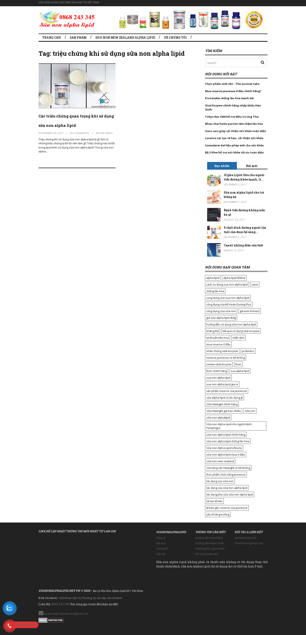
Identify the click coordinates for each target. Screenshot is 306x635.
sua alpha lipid (240, 371)
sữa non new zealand (220, 461)
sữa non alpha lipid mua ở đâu (225, 454)
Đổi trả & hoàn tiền (206, 554)
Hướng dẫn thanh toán (209, 543)
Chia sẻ (160, 538)
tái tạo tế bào (214, 501)
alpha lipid (212, 278)
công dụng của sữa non (221, 311)
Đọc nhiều (222, 166)
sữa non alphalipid (218, 417)
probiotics (248, 351)
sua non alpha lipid (218, 377)
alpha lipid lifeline (234, 278)
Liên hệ (160, 554)
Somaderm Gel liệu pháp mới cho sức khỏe (234, 145)
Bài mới (251, 166)
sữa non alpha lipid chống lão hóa (227, 441)
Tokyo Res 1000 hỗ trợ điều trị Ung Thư (232, 117)
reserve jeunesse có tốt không (225, 358)
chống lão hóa (215, 291)
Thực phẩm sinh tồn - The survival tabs (232, 84)
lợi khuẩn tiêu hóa (217, 338)
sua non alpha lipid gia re (222, 384)
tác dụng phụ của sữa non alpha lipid (229, 494)
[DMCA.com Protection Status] (51, 619)
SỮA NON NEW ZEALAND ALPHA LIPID (125, 38)
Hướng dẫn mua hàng (209, 538)
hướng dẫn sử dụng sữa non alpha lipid (231, 324)
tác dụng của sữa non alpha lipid (226, 488)
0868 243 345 (60, 604)
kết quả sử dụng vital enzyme (241, 331)
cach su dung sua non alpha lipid (227, 284)
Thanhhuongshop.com (249, 543)
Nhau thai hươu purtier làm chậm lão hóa (234, 124)
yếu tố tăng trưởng (217, 514)
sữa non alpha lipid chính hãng (225, 434)
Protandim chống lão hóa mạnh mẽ (229, 98)
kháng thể (212, 331)
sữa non (250, 411)
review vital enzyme (218, 364)
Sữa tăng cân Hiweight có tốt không (228, 468)
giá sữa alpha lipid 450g (221, 318)
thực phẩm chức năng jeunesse (226, 474)
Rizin (238, 364)
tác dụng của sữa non (220, 481)
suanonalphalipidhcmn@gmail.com (66, 613)
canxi (254, 284)
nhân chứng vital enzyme (222, 351)
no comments (79, 133)
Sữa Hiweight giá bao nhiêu (223, 411)
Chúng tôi (162, 548)
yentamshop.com (245, 538)
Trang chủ (51, 38)
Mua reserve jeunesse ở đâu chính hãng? (233, 91)
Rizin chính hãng (216, 371)
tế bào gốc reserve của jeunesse (227, 508)
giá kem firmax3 (250, 311)
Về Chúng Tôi (175, 38)
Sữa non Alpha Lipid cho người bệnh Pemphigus (229, 426)
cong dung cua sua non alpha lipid (227, 298)
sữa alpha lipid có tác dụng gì (224, 397)
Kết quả (160, 543)
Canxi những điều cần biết (243, 245)
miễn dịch (238, 338)
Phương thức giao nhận (210, 548)
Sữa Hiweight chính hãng (222, 404)
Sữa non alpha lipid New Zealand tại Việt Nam (69, 2)
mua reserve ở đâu (218, 344)
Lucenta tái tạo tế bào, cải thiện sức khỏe (234, 138)
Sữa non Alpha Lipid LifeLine (224, 448)
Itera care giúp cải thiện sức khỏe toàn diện (235, 131)
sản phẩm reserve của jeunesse (226, 391)
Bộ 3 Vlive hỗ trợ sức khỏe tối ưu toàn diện (234, 152)
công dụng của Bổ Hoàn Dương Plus (228, 304)
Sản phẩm (78, 38)
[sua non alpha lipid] (67, 19)
